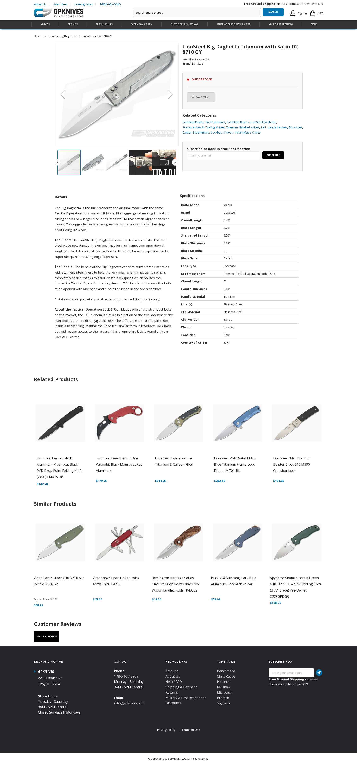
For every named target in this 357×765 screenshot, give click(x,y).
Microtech (224, 692)
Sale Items (60, 4)
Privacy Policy (166, 730)
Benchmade (226, 671)
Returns (171, 692)
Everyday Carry (141, 24)
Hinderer (224, 681)
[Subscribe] (319, 672)
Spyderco (224, 703)
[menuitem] (45, 24)
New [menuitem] (314, 24)
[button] (63, 94)
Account (171, 671)
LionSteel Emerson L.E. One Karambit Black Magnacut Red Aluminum (119, 464)
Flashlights (104, 24)
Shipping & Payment (181, 687)
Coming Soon (83, 4)
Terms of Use (191, 730)
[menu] (178, 24)
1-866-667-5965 (110, 4)
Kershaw (223, 687)
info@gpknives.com (129, 703)
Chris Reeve (226, 676)
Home (38, 36)
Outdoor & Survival (184, 24)
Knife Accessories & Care (233, 24)
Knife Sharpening (281, 24)
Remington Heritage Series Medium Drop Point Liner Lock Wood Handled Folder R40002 (175, 584)
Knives (45, 24)
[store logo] (58, 13)
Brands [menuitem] (73, 24)
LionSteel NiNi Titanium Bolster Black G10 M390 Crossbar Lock (291, 464)
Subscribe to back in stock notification (218, 149)
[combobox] (197, 12)
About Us (40, 4)
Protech (223, 698)
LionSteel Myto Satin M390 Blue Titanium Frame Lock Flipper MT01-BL (235, 464)
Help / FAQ (173, 681)
